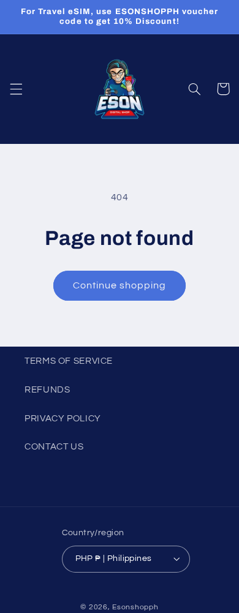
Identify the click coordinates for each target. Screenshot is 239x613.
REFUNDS (47, 389)
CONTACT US (54, 446)
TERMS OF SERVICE (69, 361)
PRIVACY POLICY (63, 418)
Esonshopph (135, 607)
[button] (16, 89)
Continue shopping (120, 285)
